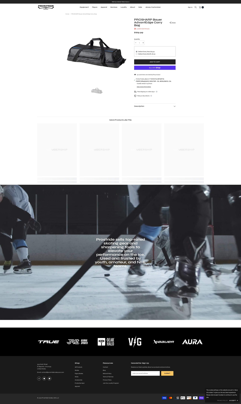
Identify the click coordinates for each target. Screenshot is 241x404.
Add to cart (155, 62)
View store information (144, 87)
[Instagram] (44, 378)
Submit (167, 373)
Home (67, 14)
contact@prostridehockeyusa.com (52, 372)
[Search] (195, 7)
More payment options (155, 71)
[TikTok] (49, 378)
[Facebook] (39, 378)
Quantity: (137, 39)
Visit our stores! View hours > (121, 1)
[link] (57, 178)
